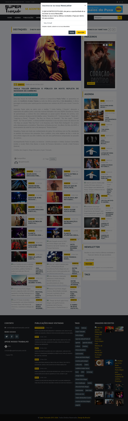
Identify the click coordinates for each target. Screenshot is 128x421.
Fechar (72, 32)
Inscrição (81, 32)
